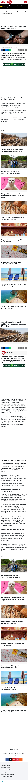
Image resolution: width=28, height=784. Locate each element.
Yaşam (10, 11)
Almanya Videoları (6, 767)
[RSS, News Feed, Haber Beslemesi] (20, 759)
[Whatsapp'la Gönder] (10, 50)
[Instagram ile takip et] (17, 759)
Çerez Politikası (18, 755)
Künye (10, 753)
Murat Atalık (9, 352)
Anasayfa (5, 11)
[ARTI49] (6, 2)
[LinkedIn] (8, 50)
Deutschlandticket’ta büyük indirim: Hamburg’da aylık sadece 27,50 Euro (14, 6)
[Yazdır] (19, 50)
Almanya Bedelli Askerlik (8, 774)
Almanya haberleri (6, 765)
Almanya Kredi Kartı (7, 769)
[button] (21, 50)
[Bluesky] (6, 50)
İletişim (15, 753)
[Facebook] (2, 50)
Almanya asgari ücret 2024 (8, 776)
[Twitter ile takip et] (10, 759)
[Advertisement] (14, 19)
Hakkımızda (4, 753)
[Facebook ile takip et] (7, 759)
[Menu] (25, 2)
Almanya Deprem (6, 772)
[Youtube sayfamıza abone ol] (14, 759)
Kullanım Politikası (9, 755)
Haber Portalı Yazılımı (8, 782)
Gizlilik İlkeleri (21, 753)
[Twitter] (4, 50)
